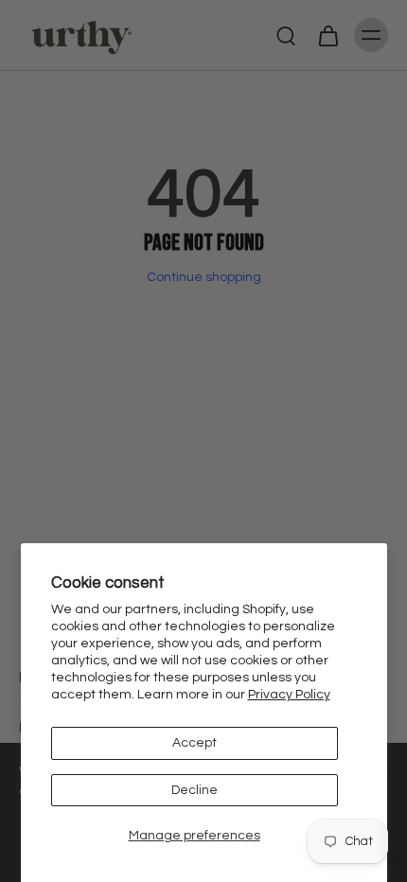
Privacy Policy (289, 694)
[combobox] (187, 475)
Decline (194, 790)
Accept (194, 743)
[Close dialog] (392, 363)
